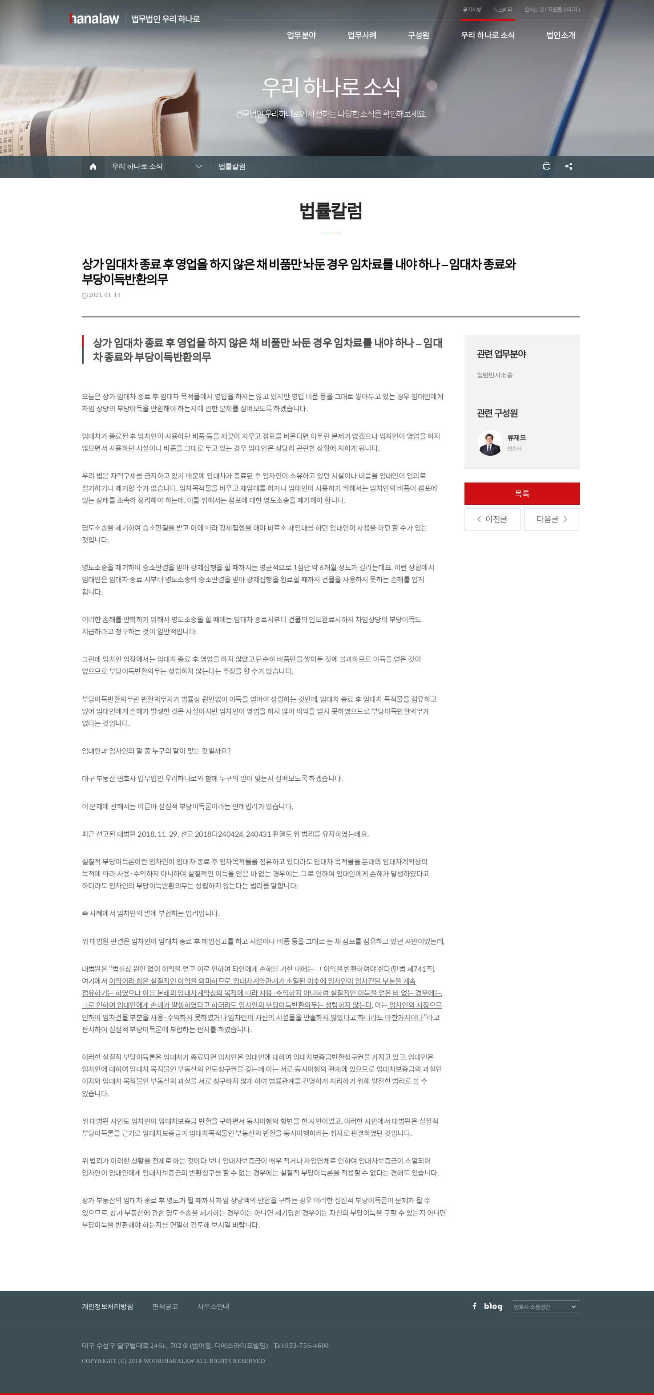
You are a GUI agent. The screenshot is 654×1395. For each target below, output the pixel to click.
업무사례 (362, 34)
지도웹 (554, 9)
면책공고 (165, 1306)
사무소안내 (214, 1306)
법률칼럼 (232, 166)
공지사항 (472, 9)
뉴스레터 (502, 9)
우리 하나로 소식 (488, 34)
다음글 (547, 519)
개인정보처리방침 (107, 1306)
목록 (522, 493)
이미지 (570, 9)
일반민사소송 (495, 375)
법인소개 (561, 34)
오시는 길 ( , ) (552, 9)
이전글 (496, 519)
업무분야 (301, 34)
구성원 (419, 34)
